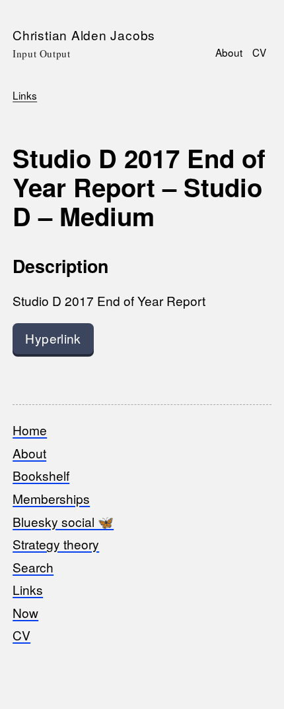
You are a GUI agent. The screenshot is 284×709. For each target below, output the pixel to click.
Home (30, 430)
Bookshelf (41, 475)
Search (33, 567)
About (228, 52)
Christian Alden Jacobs (84, 35)
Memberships (51, 498)
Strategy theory (56, 544)
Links (25, 95)
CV (259, 52)
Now (25, 612)
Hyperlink (53, 338)
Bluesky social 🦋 (63, 521)
